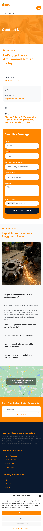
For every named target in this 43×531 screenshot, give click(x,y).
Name (7, 141)
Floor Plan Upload (10, 199)
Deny (21, 518)
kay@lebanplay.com (14, 98)
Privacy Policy (25, 528)
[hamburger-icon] (38, 8)
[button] (40, 496)
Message (8, 183)
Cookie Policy (16, 528)
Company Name (10, 173)
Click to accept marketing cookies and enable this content (21, 381)
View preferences (21, 524)
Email (7, 152)
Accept (21, 513)
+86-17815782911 (14, 80)
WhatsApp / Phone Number (14, 162)
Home (4, 13)
